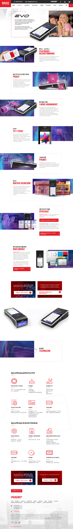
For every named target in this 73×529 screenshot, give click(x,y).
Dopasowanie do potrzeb (29, 502)
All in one (56, 501)
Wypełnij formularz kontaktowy (45, 292)
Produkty (19, 5)
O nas (54, 5)
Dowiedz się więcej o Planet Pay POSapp (48, 233)
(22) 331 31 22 (19, 1)
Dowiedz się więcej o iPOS (19, 269)
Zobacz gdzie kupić (22, 292)
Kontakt (61, 5)
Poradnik (39, 502)
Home (13, 5)
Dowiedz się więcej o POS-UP (48, 220)
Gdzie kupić (35, 5)
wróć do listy (17, 490)
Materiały (48, 5)
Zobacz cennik (48, 480)
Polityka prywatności (47, 502)
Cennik (41, 5)
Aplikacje (27, 5)
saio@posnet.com (32, 1)
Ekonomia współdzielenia (16, 502)
